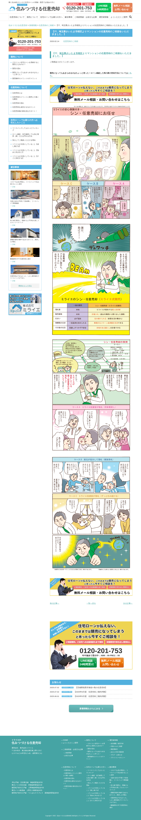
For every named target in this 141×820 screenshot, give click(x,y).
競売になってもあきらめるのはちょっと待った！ (25, 73)
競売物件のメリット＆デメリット (24, 78)
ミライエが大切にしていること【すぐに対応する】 (25, 157)
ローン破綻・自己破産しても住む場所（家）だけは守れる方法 (25, 135)
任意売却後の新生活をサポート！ (24, 111)
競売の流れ (16, 68)
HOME (65, 740)
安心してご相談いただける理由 (24, 140)
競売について (32, 17)
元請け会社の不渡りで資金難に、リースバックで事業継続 (119, 780)
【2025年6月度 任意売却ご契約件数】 (78, 692)
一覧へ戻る (91, 603)
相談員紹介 (114, 749)
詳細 (13, 187)
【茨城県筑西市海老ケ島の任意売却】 (78, 688)
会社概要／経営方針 (117, 743)
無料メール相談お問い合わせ (122, 7)
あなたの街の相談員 (117, 752)
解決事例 (68, 17)
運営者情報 (103, 17)
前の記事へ (54, 603)
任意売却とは (17, 93)
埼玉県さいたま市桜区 (70, 53)
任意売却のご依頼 (70, 41)
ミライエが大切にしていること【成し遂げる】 (25, 145)
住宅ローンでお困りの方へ (51, 17)
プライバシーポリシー (118, 757)
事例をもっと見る (25, 286)
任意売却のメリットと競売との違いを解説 (25, 98)
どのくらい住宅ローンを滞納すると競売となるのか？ (25, 63)
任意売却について (17, 17)
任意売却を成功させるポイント (24, 107)
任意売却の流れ (18, 103)
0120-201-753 (79, 8)
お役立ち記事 (68, 755)
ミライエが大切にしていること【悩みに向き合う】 (25, 151)
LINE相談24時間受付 (102, 7)
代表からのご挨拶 (116, 746)
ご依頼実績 (68, 753)
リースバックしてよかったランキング (25, 129)
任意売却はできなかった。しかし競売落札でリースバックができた (119, 800)
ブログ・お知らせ (116, 755)
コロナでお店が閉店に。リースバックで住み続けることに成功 (119, 772)
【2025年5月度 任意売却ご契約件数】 (78, 696)
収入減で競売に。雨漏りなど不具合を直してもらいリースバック (119, 787)
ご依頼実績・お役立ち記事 (86, 17)
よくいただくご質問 (119, 17)
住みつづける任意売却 (38, 7)
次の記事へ (127, 603)
